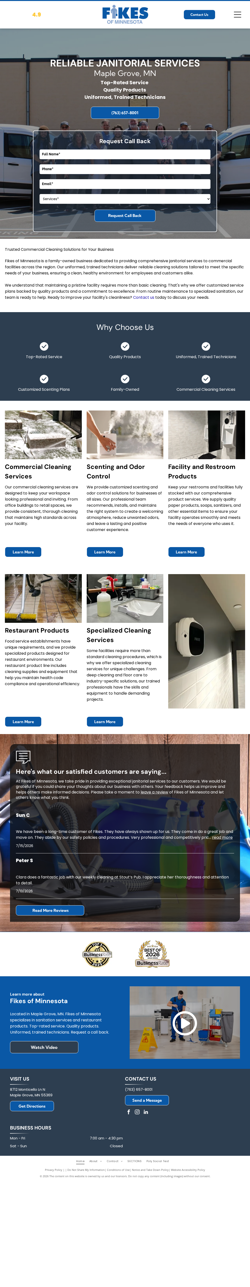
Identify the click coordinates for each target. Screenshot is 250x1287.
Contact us (143, 297)
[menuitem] (82, 1161)
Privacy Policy (53, 1170)
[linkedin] (145, 1112)
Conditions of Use (118, 1170)
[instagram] (137, 1112)
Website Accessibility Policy (188, 1170)
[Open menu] (237, 14)
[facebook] (128, 1112)
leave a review (154, 792)
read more (222, 837)
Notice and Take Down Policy (150, 1170)
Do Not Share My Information (86, 1170)
